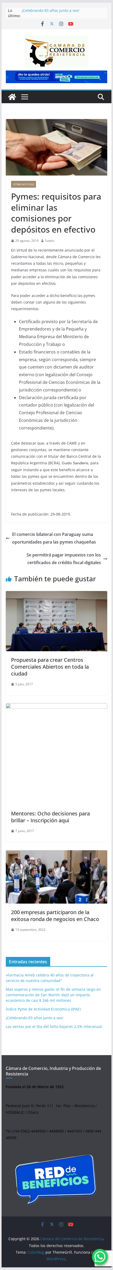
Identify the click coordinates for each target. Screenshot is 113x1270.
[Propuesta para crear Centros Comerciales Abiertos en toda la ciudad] (56, 621)
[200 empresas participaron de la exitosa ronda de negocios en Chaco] (56, 877)
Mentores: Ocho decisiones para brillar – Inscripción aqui (50, 817)
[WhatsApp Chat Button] (100, 1257)
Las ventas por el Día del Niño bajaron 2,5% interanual (54, 1026)
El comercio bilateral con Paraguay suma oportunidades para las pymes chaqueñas (54, 538)
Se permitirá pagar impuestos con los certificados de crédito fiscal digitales (64, 558)
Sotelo (49, 240)
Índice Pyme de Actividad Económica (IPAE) (43, 1009)
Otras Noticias (23, 184)
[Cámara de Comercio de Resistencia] (12, 97)
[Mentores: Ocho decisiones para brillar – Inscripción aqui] (56, 754)
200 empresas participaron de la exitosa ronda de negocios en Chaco (55, 916)
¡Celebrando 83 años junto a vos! (50, 10)
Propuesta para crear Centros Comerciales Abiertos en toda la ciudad (50, 666)
